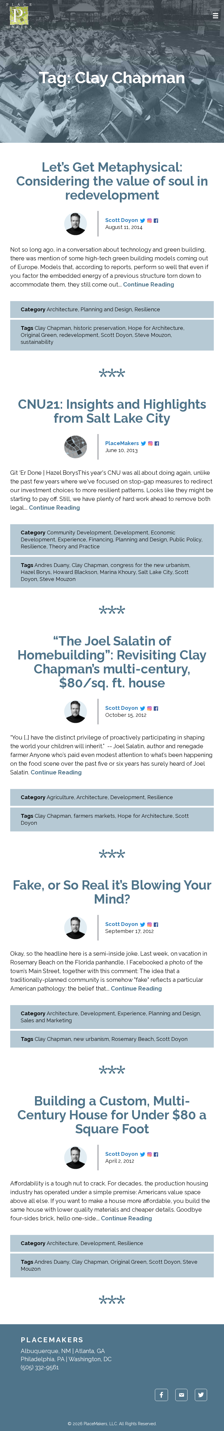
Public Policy (185, 539)
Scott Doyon (121, 220)
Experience (72, 539)
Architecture (62, 309)
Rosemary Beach (132, 1039)
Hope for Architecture (155, 328)
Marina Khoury (118, 572)
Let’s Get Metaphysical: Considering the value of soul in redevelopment (112, 181)
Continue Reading (148, 284)
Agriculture (60, 797)
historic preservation (99, 328)
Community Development (79, 532)
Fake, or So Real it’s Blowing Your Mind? (112, 892)
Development (131, 532)
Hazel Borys (35, 572)
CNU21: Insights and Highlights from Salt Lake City (112, 411)
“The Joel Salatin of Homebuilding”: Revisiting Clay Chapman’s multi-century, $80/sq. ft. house (112, 662)
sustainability (37, 342)
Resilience (147, 309)
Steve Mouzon (153, 335)
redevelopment (78, 335)
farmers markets (94, 816)
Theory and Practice (74, 546)
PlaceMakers (122, 443)
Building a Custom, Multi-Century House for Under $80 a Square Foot (112, 1115)
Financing (101, 539)
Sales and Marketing (46, 1020)
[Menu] (216, 16)
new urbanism (91, 1039)
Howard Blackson (75, 572)
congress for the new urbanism (150, 565)
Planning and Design (106, 309)
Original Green (39, 335)
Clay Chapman (53, 328)
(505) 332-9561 (40, 1367)
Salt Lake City (155, 572)
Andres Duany (51, 565)
